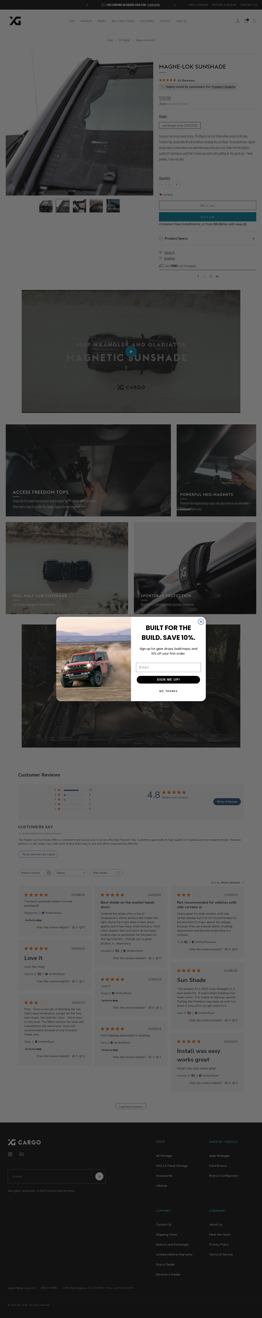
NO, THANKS (168, 691)
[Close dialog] (201, 621)
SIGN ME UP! (168, 679)
